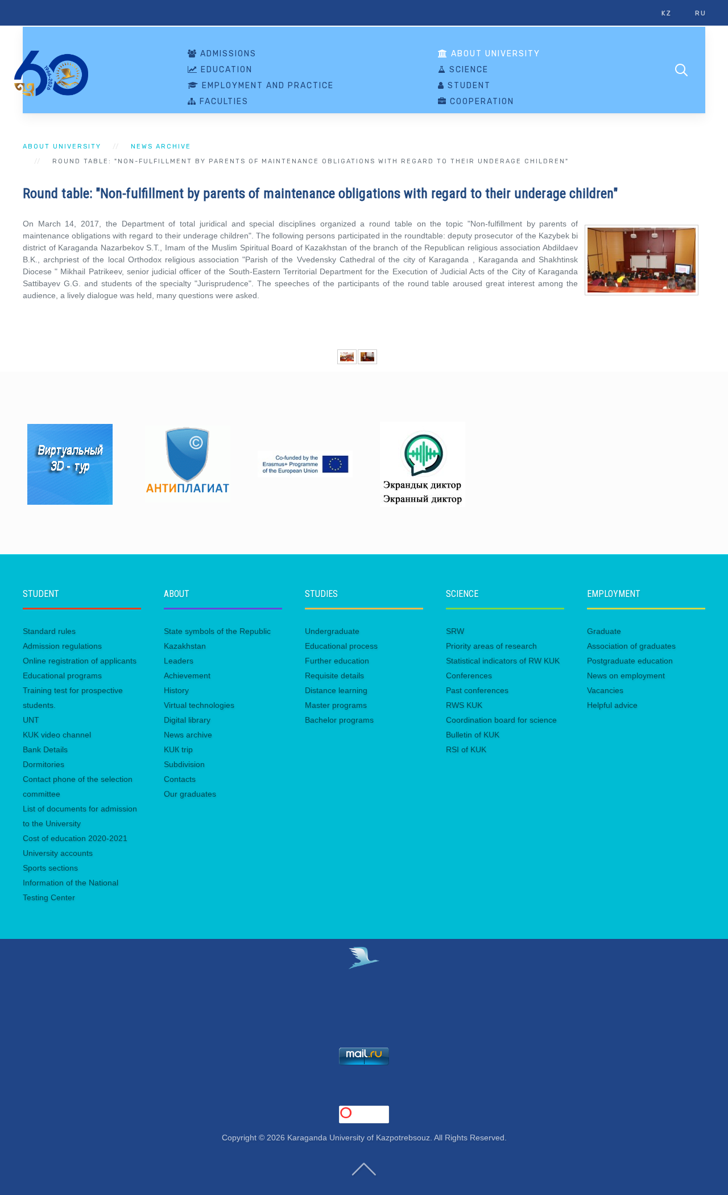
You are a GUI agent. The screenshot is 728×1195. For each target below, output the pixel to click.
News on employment (626, 675)
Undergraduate (332, 631)
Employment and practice (266, 85)
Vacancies (605, 690)
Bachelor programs (339, 719)
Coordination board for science (501, 719)
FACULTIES (223, 101)
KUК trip (178, 749)
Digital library (187, 719)
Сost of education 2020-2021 (75, 838)
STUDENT (468, 85)
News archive (161, 146)
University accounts (58, 853)
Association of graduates (631, 645)
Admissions (227, 54)
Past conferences (477, 690)
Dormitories (43, 764)
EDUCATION (225, 70)
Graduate (604, 631)
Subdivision (184, 764)
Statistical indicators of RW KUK (503, 660)
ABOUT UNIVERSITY (494, 54)
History (176, 690)
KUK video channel (57, 734)
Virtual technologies (199, 705)
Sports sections (50, 867)
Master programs (336, 705)
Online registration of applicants (79, 660)
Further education (337, 660)
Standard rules (49, 631)
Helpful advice (612, 705)
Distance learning (336, 690)
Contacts (180, 779)
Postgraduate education (630, 660)
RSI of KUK (466, 749)
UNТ (31, 719)
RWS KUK (464, 705)
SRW (455, 631)
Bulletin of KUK (472, 734)
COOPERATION (480, 101)
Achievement (187, 675)
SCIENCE (467, 70)
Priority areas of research (491, 645)
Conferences (469, 675)
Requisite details (334, 675)
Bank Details (45, 749)
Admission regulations (62, 645)
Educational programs (62, 675)
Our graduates (190, 793)
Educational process (341, 645)
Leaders (178, 660)
